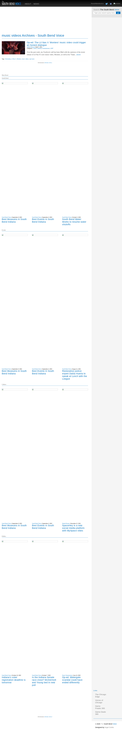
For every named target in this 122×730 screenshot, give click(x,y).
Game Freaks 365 (100, 707)
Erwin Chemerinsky (67, 675)
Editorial (39, 48)
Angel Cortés (109, 727)
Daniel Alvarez (66, 523)
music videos (25, 59)
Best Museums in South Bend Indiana (14, 220)
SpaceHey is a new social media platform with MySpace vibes (73, 528)
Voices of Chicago (99, 701)
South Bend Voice (6, 217)
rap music (31, 59)
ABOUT (28, 4)
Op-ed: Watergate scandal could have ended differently (72, 680)
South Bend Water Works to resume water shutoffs (74, 222)
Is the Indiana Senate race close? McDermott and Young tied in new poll (44, 681)
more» (79, 55)
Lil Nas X (13, 59)
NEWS (36, 4)
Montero (19, 59)
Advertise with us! (48, 716)
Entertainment (46, 48)
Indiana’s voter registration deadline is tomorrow (14, 680)
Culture (35, 48)
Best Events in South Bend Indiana (43, 220)
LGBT (51, 48)
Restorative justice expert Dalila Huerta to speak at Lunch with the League (74, 375)
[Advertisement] (106, 46)
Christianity (8, 59)
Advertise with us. (48, 62)
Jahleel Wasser (31, 47)
